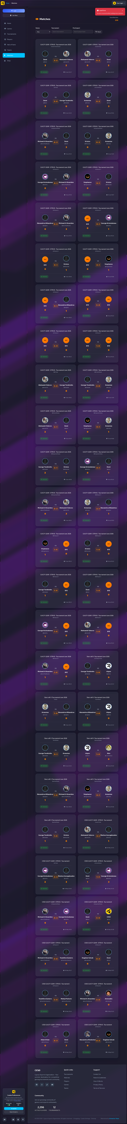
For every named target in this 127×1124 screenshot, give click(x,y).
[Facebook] (36, 1085)
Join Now (14, 15)
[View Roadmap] (13, 1119)
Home (7, 3)
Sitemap (93, 1118)
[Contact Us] (4, 1119)
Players (9, 39)
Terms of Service (99, 1088)
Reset (99, 32)
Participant (76, 28)
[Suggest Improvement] (23, 1119)
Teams (9, 50)
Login (14, 11)
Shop (9, 60)
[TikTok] (47, 1085)
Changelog (76, 1118)
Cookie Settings (85, 1118)
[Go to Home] (3, 3)
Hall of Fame (11, 44)
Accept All (13, 1108)
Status (38, 28)
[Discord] (52, 1085)
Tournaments (11, 34)
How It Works (98, 1081)
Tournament (55, 28)
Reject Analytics (14, 1111)
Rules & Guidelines (99, 1077)
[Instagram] (42, 1085)
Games (9, 28)
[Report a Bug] (18, 1119)
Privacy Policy (17, 1100)
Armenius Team (114, 1118)
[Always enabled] (9, 1105)
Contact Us (97, 1074)
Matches (10, 55)
